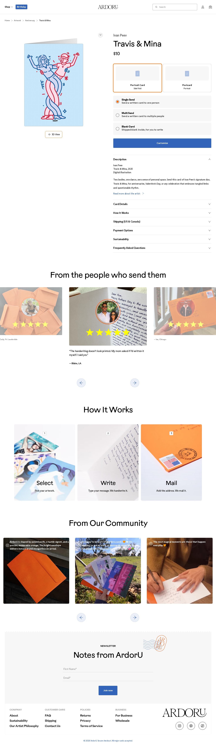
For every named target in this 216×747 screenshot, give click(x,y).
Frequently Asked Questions (129, 248)
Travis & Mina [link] (44, 20)
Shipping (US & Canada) (126, 221)
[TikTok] (202, 726)
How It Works (121, 213)
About (14, 715)
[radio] (137, 78)
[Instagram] (180, 726)
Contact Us (52, 726)
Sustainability (121, 239)
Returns (85, 715)
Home (7, 20)
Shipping (50, 720)
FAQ (48, 715)
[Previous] (81, 382)
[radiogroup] (162, 78)
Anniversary (30, 20)
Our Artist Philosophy (24, 726)
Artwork (17, 20)
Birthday (21, 6)
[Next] (134, 382)
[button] (100, 35)
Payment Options (123, 230)
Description (119, 159)
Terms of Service (91, 726)
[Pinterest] (191, 726)
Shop (7, 6)
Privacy (85, 720)
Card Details (120, 204)
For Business (123, 715)
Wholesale (122, 720)
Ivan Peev (120, 35)
